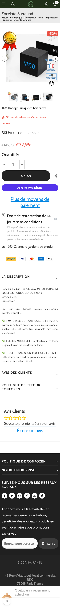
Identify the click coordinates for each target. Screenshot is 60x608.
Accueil (5, 17)
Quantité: (10, 154)
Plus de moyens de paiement (30, 202)
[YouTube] (34, 496)
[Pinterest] (27, 496)
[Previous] (4, 59)
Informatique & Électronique (23, 17)
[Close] (58, 588)
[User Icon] (46, 4)
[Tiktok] (42, 496)
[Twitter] (12, 496)
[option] (30, 58)
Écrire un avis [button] (30, 430)
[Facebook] (4, 496)
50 (10, 246)
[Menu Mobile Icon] (3, 4)
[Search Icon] (16, 4)
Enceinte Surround (22, 19)
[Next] (55, 59)
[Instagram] (19, 496)
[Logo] (30, 4)
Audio (41, 17)
